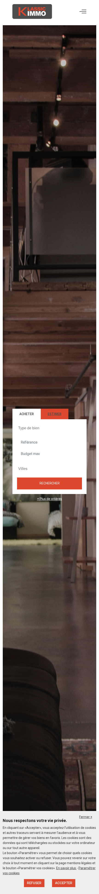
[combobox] (49, 428)
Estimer (54, 414)
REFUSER (34, 883)
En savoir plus (66, 868)
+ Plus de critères (49, 499)
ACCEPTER (63, 883)
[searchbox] (50, 428)
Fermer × (85, 817)
